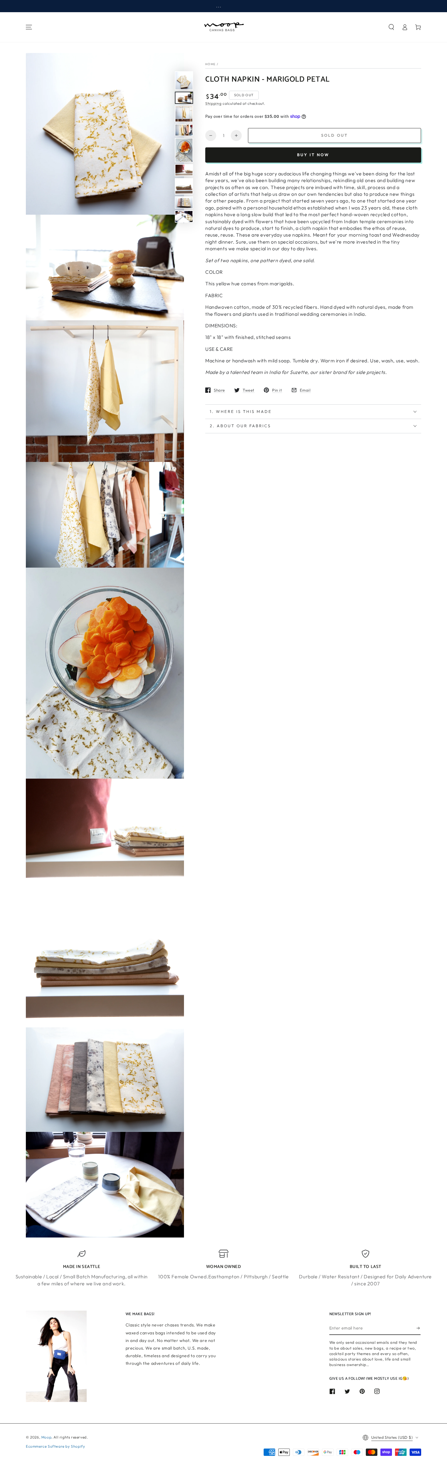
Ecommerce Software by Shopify (55, 1446)
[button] (391, 27)
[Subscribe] (419, 1328)
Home (210, 64)
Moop (46, 1437)
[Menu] (29, 27)
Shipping (213, 103)
